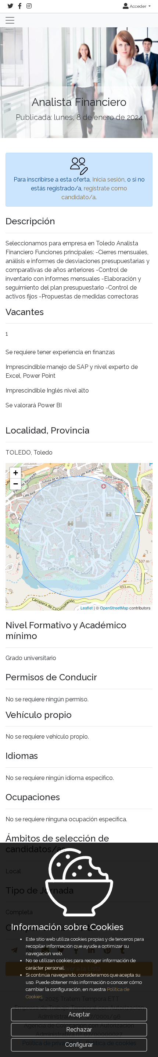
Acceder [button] (138, 6)
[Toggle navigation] (10, 20)
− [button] (15, 483)
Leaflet (86, 608)
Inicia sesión (108, 179)
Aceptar (79, 1014)
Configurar (79, 1044)
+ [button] (15, 472)
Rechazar (79, 1029)
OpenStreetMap (114, 608)
